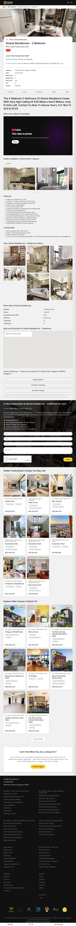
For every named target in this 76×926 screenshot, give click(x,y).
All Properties (12, 7)
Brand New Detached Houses (48, 807)
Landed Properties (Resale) (12, 799)
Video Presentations (10, 858)
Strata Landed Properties (46, 834)
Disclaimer (29, 921)
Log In (41, 897)
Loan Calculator (8, 861)
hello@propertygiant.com (11, 779)
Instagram (42, 882)
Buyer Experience (44, 853)
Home (4, 7)
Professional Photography (47, 858)
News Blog (7, 855)
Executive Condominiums (46, 829)
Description (39, 92)
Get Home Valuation (45, 855)
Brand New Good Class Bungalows (49, 812)
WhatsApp (59, 924)
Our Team (6, 879)
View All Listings (38, 739)
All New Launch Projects (46, 823)
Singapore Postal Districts (11, 864)
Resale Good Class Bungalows (13, 837)
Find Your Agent (38, 766)
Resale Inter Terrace (10, 826)
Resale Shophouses (10, 840)
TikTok (41, 876)
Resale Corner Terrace (11, 829)
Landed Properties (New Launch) (14, 796)
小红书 (41, 888)
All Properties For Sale (10, 794)
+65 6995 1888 (8, 782)
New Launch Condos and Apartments (50, 826)
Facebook (42, 885)
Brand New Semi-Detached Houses (50, 804)
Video (24, 92)
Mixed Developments (45, 832)
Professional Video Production (48, 861)
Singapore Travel (9, 867)
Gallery (54, 92)
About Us (6, 876)
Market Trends (8, 853)
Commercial (7, 808)
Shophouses (7, 811)
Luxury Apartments (9, 805)
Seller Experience (44, 850)
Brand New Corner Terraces (47, 801)
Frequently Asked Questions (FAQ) (14, 888)
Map (67, 92)
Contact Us (7, 891)
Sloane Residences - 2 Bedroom (28, 7)
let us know (12, 63)
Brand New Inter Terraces (47, 798)
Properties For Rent (9, 813)
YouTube (41, 879)
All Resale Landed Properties (12, 823)
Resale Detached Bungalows (12, 834)
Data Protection (45, 921)
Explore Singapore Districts (47, 867)
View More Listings (38, 390)
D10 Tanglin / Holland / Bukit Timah (18, 46)
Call (32, 924)
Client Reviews (8, 885)
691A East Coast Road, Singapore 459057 (16, 784)
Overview (10, 92)
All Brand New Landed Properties (49, 795)
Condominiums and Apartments (13, 802)
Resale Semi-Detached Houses (13, 832)
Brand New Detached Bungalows (49, 810)
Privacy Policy (37, 921)
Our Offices (7, 882)
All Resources (8, 850)
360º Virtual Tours (44, 864)
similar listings (18, 59)
